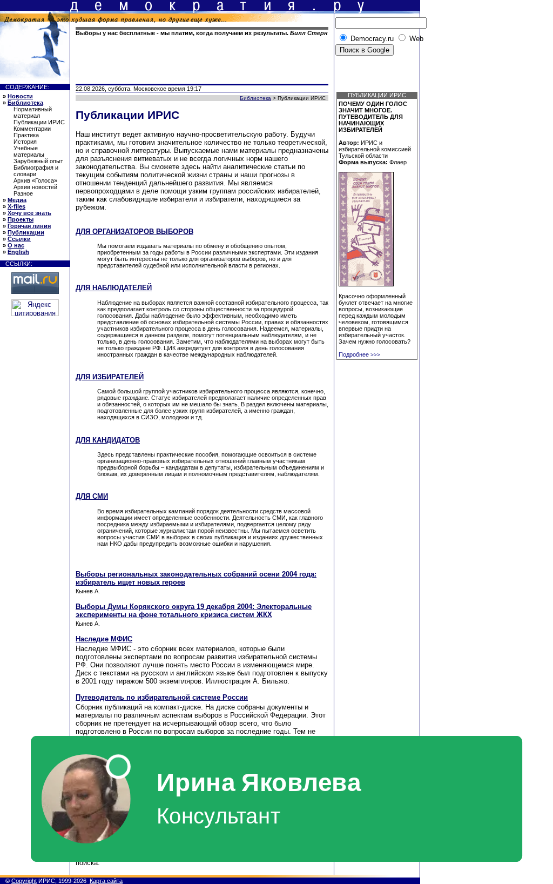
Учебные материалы (29, 151)
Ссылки (19, 239)
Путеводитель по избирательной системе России (162, 697)
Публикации (26, 232)
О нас (16, 245)
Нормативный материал (33, 112)
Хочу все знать (29, 213)
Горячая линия (29, 226)
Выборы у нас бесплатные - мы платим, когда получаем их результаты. (202, 33)
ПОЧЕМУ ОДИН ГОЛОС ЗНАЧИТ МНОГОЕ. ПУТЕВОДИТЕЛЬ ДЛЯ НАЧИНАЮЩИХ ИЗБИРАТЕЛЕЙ (373, 117)
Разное (23, 193)
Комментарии (32, 128)
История (25, 141)
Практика (26, 135)
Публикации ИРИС (39, 122)
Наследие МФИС (104, 639)
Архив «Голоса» (35, 180)
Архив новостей (35, 187)
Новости (20, 96)
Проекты (20, 219)
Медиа (17, 200)
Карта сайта (106, 881)
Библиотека (25, 102)
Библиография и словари (36, 170)
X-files (16, 206)
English (18, 252)
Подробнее (359, 354)
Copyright (24, 881)
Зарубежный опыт (38, 161)
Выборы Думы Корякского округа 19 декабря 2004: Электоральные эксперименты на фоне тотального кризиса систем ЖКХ (194, 610)
